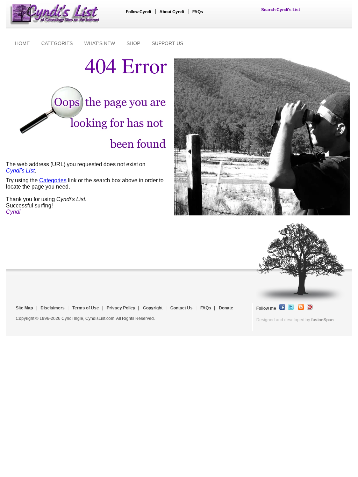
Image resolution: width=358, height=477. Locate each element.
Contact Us (181, 308)
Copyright (153, 308)
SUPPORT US (167, 43)
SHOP (133, 43)
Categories (52, 180)
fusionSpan (322, 319)
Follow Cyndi (138, 11)
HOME (22, 43)
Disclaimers (53, 308)
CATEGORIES (57, 43)
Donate (226, 308)
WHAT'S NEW (99, 43)
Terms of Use (85, 308)
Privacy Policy (121, 308)
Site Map (24, 308)
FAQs (197, 11)
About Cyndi (171, 11)
